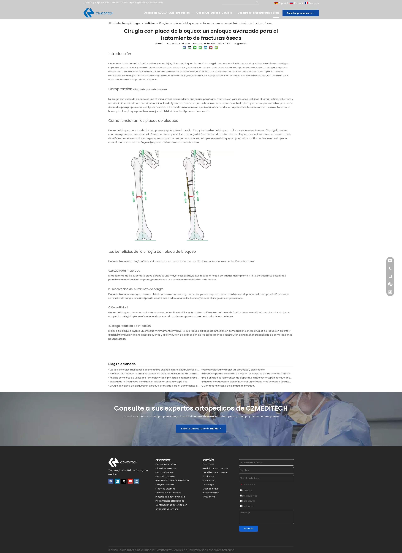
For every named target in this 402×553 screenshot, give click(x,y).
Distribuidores (249, 495)
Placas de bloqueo (119, 130)
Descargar (208, 484)
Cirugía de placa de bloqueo (150, 89)
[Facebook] (110, 481)
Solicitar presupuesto (300, 13)
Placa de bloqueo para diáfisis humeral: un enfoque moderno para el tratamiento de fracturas (247, 381)
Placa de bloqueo (118, 261)
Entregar (248, 528)
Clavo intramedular (166, 468)
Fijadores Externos (165, 488)
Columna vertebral (165, 464)
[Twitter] (123, 481)
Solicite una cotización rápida (200, 428)
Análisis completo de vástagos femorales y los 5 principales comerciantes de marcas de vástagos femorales (155, 377)
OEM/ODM (208, 464)
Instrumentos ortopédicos (169, 500)
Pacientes (247, 506)
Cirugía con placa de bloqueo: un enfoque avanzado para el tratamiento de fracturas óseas (155, 385)
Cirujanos (247, 490)
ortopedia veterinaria (167, 509)
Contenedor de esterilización (171, 504)
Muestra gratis (210, 488)
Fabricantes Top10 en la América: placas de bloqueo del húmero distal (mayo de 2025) (155, 373)
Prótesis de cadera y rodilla (170, 496)
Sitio (244, 43)
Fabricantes (248, 501)
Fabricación (209, 480)
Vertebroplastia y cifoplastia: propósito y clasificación (233, 369)
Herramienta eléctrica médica (172, 480)
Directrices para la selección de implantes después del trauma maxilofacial (246, 373)
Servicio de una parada (215, 468)
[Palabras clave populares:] (257, 3)
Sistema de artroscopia (168, 492)
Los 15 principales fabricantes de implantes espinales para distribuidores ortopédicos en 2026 (155, 369)
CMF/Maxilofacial (164, 484)
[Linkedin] (117, 481)
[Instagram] (136, 481)
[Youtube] (130, 481)
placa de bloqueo (183, 63)
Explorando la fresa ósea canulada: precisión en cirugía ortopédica (148, 381)
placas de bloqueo (274, 103)
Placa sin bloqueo (165, 476)
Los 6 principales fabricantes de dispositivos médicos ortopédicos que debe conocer (247, 377)
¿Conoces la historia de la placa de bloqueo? (228, 385)
